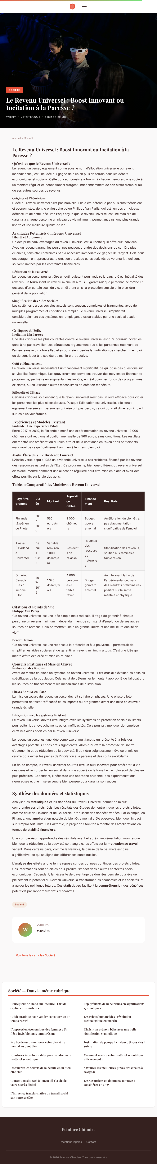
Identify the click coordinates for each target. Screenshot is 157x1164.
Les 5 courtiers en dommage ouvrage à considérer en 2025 (109, 1083)
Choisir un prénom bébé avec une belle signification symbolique (110, 1031)
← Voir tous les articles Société (33, 955)
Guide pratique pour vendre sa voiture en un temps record (40, 1019)
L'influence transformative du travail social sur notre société (39, 1095)
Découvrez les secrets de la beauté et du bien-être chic (41, 1070)
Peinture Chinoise (78, 1129)
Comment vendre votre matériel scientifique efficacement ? (114, 1057)
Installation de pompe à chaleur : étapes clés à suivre (115, 1044)
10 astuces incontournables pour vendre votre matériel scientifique (41, 1057)
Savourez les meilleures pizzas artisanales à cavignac (113, 1070)
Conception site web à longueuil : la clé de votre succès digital (39, 1083)
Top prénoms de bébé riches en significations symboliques (114, 1006)
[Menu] (84, 6)
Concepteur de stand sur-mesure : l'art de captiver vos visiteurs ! (38, 1006)
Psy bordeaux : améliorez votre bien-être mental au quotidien (38, 1044)
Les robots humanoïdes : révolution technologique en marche (107, 1019)
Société (14, 90)
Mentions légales (71, 1141)
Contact (91, 1141)
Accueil (16, 138)
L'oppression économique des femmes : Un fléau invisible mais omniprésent (39, 1031)
